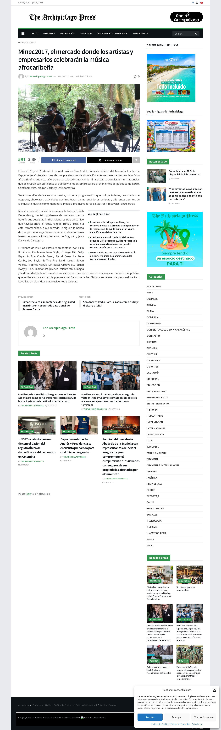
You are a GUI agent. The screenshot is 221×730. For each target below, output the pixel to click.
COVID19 (151, 341)
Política (152, 477)
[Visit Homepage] (62, 17)
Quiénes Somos (108, 705)
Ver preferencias (203, 717)
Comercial (153, 317)
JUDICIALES (86, 33)
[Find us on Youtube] (201, 3)
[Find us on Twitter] (197, 3)
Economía (153, 372)
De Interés (153, 360)
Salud (150, 502)
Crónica (152, 348)
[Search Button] (196, 33)
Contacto (153, 335)
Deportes (153, 366)
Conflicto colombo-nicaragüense (168, 329)
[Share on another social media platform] (136, 160)
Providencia (154, 483)
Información (155, 422)
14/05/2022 (175, 203)
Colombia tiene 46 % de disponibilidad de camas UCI (184, 172)
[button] (214, 689)
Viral (150, 545)
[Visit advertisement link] (175, 239)
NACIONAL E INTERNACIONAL (113, 33)
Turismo (152, 526)
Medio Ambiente (157, 452)
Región (151, 489)
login (28, 493)
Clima (150, 311)
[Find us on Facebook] (193, 3)
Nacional (152, 459)
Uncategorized (156, 533)
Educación (153, 385)
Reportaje (153, 496)
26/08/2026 (51, 405)
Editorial (153, 378)
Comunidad (154, 323)
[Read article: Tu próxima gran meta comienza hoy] (190, 575)
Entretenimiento (158, 403)
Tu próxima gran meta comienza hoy (186, 589)
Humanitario (155, 415)
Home (21, 42)
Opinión (152, 471)
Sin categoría (155, 508)
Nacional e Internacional (163, 465)
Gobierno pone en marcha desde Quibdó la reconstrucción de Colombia (159, 670)
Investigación (155, 434)
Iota (149, 440)
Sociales (152, 514)
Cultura (88, 76)
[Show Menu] (23, 33)
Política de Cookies (160, 724)
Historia (152, 409)
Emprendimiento (157, 397)
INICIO (35, 33)
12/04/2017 (63, 76)
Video (150, 539)
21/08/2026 (66, 460)
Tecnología (154, 520)
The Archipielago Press (40, 76)
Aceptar (150, 717)
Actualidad (31, 42)
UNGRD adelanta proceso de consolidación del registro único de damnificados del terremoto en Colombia (113, 256)
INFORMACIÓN (67, 33)
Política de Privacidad (180, 724)
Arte (150, 292)
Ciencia (151, 304)
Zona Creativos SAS (96, 717)
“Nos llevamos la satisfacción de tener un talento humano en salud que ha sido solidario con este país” (185, 194)
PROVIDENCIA (140, 33)
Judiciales (153, 446)
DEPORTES (49, 33)
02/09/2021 (175, 178)
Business (152, 298)
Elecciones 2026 (156, 391)
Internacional (156, 428)
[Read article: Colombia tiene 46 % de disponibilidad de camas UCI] (156, 176)
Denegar (177, 717)
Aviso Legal (197, 724)
